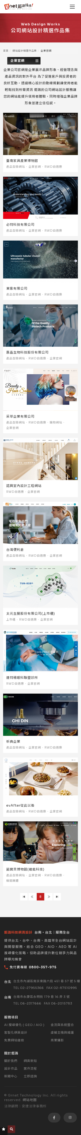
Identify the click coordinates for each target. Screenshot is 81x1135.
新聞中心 (10, 1076)
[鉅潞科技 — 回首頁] (18, 7)
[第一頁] (24, 896)
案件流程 (30, 1068)
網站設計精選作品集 (24, 50)
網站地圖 (30, 1100)
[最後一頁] (57, 896)
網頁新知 (30, 1061)
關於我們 (10, 1061)
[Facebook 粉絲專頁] (54, 1118)
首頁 (6, 50)
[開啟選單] (72, 6)
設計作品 (10, 1068)
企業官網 (17, 60)
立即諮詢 (30, 1076)
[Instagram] (70, 1118)
